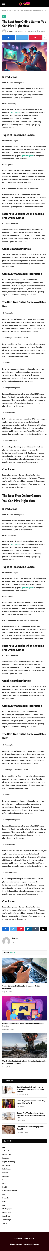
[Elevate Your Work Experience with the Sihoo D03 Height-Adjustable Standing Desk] (8, 1116)
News (4, 1202)
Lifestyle (5, 1198)
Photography (7, 1209)
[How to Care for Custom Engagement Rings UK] (8, 1129)
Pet (3, 1205)
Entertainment (7, 1169)
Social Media (6, 1216)
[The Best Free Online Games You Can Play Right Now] (24, 56)
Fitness (5, 1180)
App (3, 1147)
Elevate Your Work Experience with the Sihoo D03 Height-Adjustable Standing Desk (31, 1115)
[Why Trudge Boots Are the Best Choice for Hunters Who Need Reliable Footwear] (24, 1045)
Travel (4, 1223)
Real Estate (6, 1212)
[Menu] (3, 3)
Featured (5, 1176)
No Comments (31, 31)
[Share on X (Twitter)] (22, 37)
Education (6, 1165)
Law (3, 1194)
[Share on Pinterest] (35, 37)
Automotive (6, 1151)
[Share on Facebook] (8, 37)
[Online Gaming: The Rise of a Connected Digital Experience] (24, 970)
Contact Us (18, 1238)
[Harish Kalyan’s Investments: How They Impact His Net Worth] (8, 1103)
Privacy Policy (29, 1238)
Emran (11, 31)
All (4, 16)
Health (4, 1187)
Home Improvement (9, 1191)
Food (4, 1183)
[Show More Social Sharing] (44, 37)
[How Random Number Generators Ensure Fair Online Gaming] (24, 1008)
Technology (6, 1220)
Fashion (5, 1173)
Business (5, 1158)
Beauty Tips (6, 1154)
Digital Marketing (8, 1162)
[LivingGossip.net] (24, 4)
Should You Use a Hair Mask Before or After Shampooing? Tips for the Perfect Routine (31, 1089)
